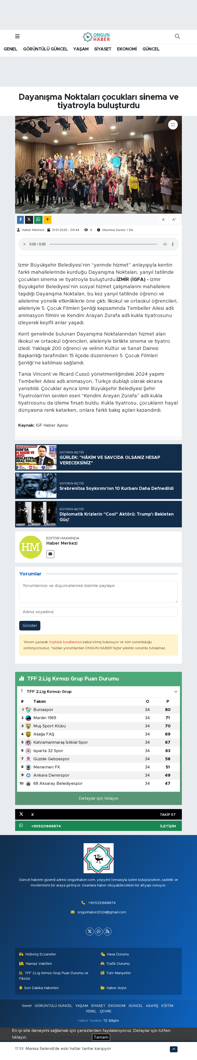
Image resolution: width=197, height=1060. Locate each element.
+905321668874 (102, 903)
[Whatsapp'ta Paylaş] (38, 220)
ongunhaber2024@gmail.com (101, 912)
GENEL (10, 49)
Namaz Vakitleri (39, 964)
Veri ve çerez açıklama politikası (59, 1037)
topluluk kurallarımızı (66, 642)
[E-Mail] (50, 554)
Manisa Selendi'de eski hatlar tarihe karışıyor (68, 1049)
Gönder (30, 626)
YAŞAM (80, 49)
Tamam (101, 1037)
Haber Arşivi (116, 988)
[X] (90, 931)
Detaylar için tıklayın (98, 798)
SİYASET (102, 49)
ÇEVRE (105, 1011)
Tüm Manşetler (118, 973)
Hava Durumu (118, 954)
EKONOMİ (127, 49)
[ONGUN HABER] (96, 36)
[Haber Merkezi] (30, 547)
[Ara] (177, 37)
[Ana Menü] (17, 37)
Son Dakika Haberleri (41, 988)
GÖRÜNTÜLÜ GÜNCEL (45, 49)
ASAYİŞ (152, 1006)
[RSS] (107, 931)
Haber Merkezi (33, 230)
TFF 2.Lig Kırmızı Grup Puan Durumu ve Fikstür (54, 975)
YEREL (91, 1011)
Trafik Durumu (118, 964)
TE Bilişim (111, 1021)
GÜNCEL (151, 49)
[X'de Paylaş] (29, 220)
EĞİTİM (167, 1006)
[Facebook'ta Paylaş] (20, 220)
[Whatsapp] (99, 931)
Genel (26, 1006)
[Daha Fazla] (47, 220)
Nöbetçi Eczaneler (40, 954)
